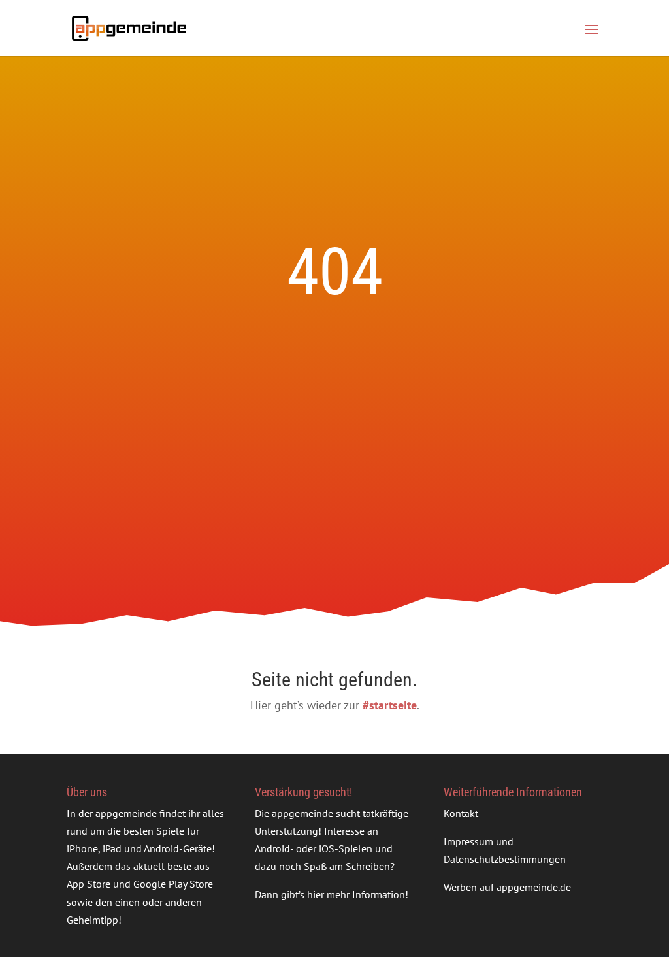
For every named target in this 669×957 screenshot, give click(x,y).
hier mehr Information (356, 894)
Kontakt (461, 813)
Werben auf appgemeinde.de (507, 887)
